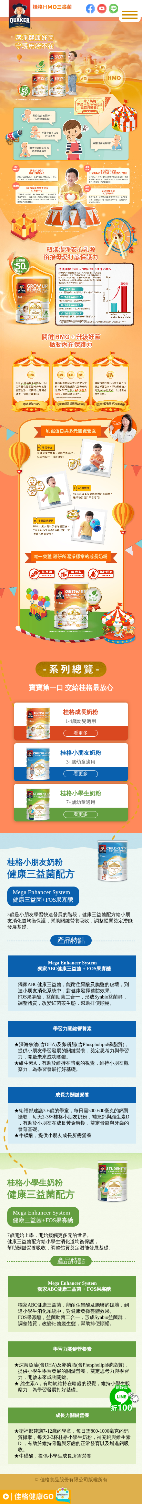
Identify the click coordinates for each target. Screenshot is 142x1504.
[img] (123, 1397)
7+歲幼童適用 (80, 803)
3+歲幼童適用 (80, 763)
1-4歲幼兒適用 (80, 722)
